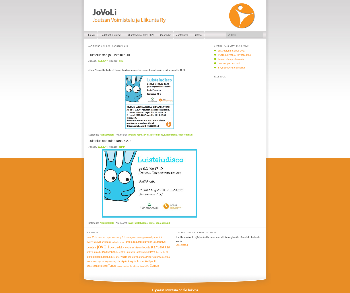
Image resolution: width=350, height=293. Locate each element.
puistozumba (92, 261)
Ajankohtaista (107, 134)
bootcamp (116, 237)
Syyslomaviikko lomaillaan (232, 67)
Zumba (154, 265)
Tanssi (112, 265)
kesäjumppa (109, 252)
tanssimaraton (123, 266)
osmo (152, 222)
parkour (121, 256)
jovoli (146, 134)
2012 (89, 237)
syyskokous (136, 261)
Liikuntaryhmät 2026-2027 (140, 35)
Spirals (101, 261)
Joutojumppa (144, 241)
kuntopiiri (130, 252)
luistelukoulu (170, 134)
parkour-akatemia (137, 256)
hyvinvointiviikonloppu (98, 241)
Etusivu (91, 35)
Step (106, 261)
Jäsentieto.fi (182, 245)
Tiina (121, 60)
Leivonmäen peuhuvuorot (231, 59)
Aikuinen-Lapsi (104, 237)
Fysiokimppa (135, 237)
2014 (94, 237)
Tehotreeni (134, 266)
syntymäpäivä (121, 261)
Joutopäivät (159, 241)
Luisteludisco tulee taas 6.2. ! (109, 141)
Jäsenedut (165, 35)
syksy (111, 261)
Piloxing (150, 256)
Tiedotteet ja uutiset (110, 35)
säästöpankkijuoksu (97, 265)
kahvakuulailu (94, 252)
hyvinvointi (156, 237)
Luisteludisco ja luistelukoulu (109, 55)
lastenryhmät (143, 252)
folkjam (126, 237)
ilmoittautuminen (117, 242)
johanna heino (135, 134)
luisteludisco (156, 134)
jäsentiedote (142, 247)
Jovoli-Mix (117, 247)
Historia (198, 35)
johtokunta (131, 241)
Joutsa (91, 247)
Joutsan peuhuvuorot (229, 63)
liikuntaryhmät (162, 252)
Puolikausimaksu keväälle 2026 (234, 54)
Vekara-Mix (144, 266)
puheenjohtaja (162, 256)
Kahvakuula (160, 247)
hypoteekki (146, 237)
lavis (152, 252)
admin (122, 146)
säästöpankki (185, 134)
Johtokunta (182, 35)
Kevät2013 (120, 252)
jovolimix (129, 247)
